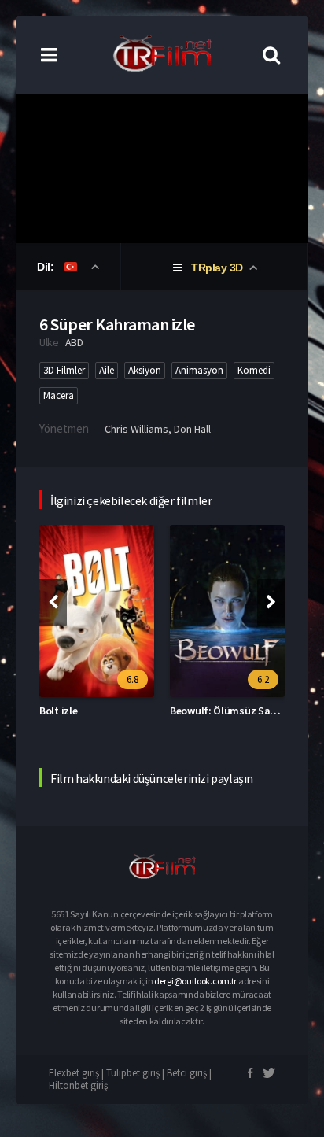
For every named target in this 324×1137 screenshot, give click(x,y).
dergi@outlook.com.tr (195, 981)
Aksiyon (144, 370)
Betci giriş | (189, 1073)
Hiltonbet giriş (78, 1085)
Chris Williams (136, 429)
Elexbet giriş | (77, 1073)
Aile (106, 370)
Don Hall (192, 429)
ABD (74, 342)
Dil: (47, 266)
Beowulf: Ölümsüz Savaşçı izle (241, 710)
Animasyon (199, 370)
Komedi (254, 370)
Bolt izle (58, 710)
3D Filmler (64, 370)
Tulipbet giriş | (136, 1073)
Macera (58, 395)
